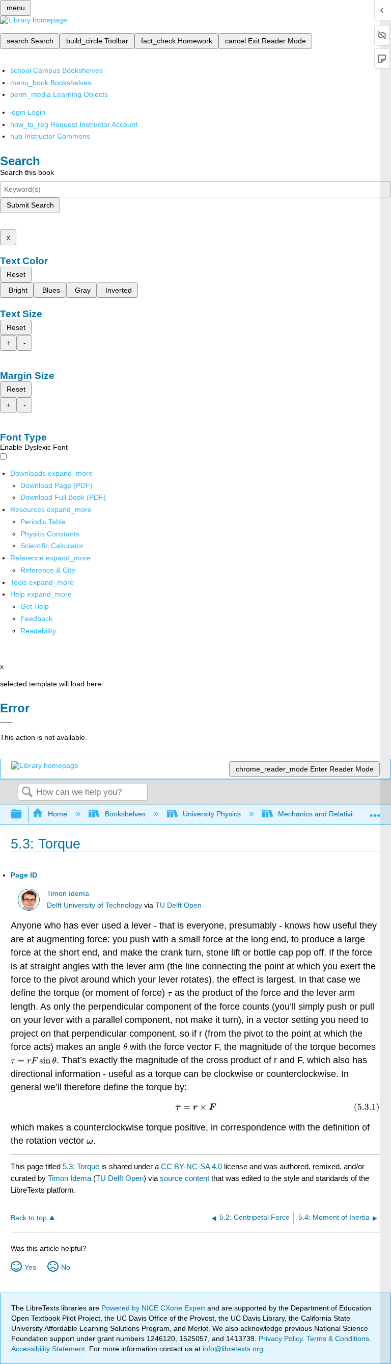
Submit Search (30, 205)
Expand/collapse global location (375, 811)
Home (57, 814)
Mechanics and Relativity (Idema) (331, 814)
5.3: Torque (81, 1166)
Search (27, 793)
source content (184, 1178)
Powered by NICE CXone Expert (154, 1308)
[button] (36, 618)
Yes (30, 1267)
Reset (16, 274)
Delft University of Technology (94, 905)
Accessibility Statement (48, 1349)
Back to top (29, 1218)
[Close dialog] (6, 722)
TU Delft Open (178, 905)
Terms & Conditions (337, 1338)
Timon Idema (68, 893)
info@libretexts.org (232, 1349)
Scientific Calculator (51, 546)
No (65, 1267)
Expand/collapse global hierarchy (23, 814)
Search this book (27, 172)
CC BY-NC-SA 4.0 (191, 1166)
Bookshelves (125, 814)
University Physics (212, 814)
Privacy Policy (280, 1338)
